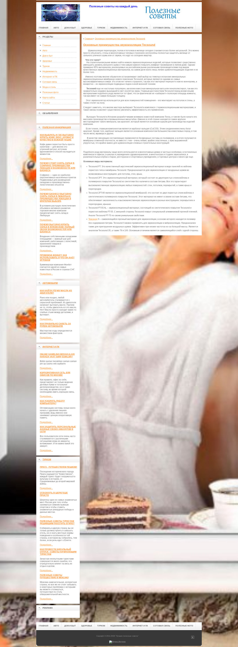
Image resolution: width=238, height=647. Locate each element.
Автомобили (50, 283)
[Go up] (192, 638)
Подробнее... (46, 158)
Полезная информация (57, 127)
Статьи (46, 103)
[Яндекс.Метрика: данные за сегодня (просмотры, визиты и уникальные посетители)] (117, 642)
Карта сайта (49, 97)
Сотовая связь (50, 82)
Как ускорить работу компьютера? (52, 402)
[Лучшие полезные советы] (60, 12)
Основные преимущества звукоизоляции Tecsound (119, 44)
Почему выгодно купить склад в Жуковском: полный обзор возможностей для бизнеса (57, 228)
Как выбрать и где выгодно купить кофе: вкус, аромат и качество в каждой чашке (57, 137)
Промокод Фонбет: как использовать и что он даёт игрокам (57, 257)
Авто (45, 50)
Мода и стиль (49, 87)
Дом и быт (48, 56)
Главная (47, 45)
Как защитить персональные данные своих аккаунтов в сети (58, 429)
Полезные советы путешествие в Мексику (54, 576)
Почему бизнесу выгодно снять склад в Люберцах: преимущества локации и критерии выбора (55, 197)
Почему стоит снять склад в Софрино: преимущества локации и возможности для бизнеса (57, 167)
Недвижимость (50, 71)
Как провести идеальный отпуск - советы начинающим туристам (58, 551)
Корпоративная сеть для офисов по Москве (55, 374)
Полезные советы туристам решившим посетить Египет (57, 522)
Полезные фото (51, 92)
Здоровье (47, 61)
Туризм (46, 66)
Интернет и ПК (50, 76)
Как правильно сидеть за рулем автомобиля (55, 325)
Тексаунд (93, 219)
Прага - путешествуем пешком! (58, 467)
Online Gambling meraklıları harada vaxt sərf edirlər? (57, 355)
